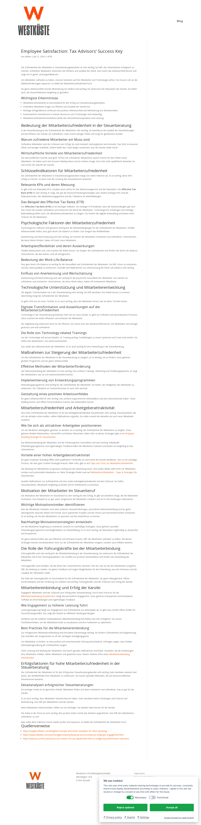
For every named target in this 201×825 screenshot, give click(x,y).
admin (28, 56)
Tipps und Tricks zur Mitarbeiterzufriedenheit (111, 463)
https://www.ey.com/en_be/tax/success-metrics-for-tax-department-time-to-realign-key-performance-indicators (76, 738)
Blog (180, 20)
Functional (162, 797)
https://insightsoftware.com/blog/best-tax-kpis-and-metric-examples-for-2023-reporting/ (65, 731)
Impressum (139, 773)
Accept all (171, 807)
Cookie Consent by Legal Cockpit (179, 817)
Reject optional (125, 807)
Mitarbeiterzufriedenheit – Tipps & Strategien (112, 472)
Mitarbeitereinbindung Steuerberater (38, 596)
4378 (49, 56)
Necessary (140, 797)
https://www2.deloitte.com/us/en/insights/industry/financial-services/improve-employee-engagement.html (73, 734)
